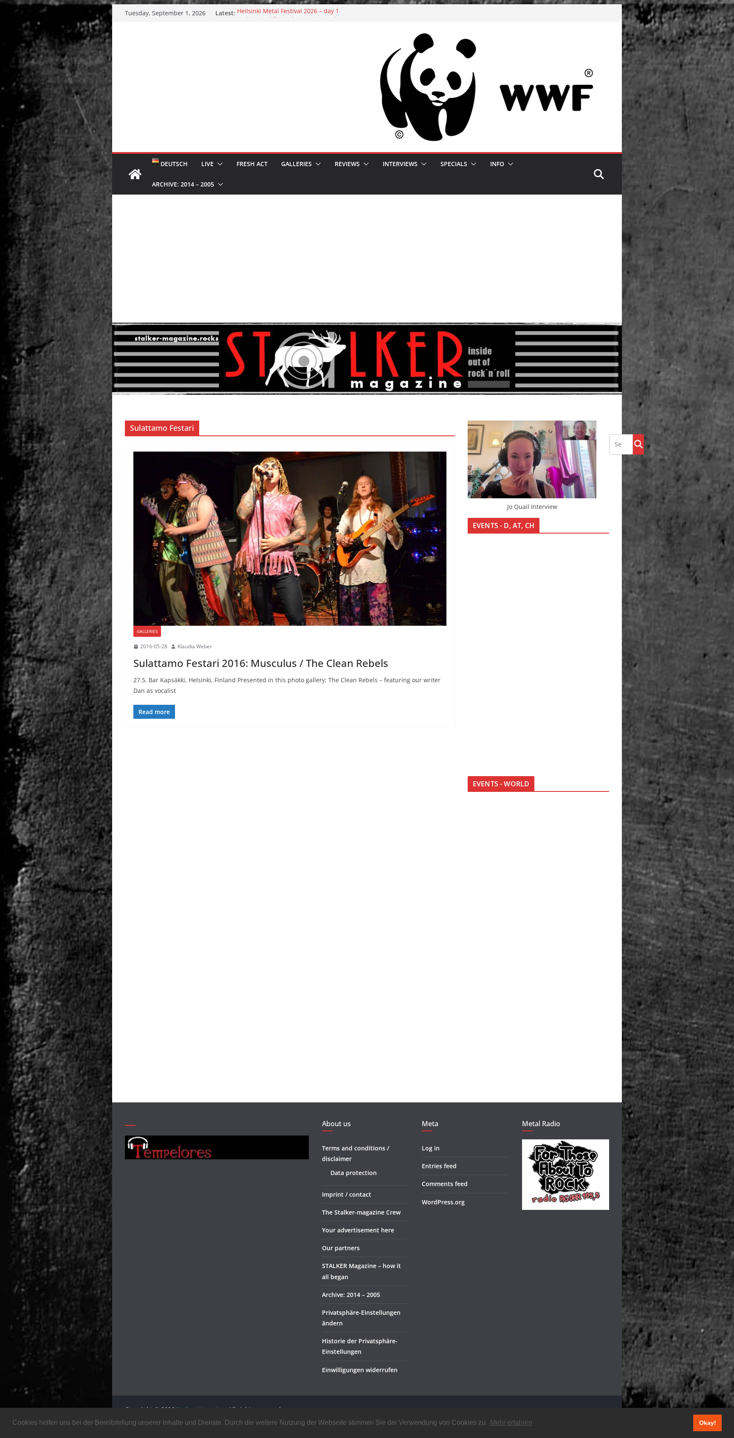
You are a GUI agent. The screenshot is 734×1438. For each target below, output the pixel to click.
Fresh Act (252, 164)
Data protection (353, 1173)
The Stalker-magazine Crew (361, 1212)
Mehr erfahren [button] (511, 1422)
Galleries (296, 164)
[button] (218, 164)
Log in (431, 1148)
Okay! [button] (707, 1422)
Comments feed (445, 1184)
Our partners (341, 1248)
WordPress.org (443, 1202)
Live (207, 164)
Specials (453, 164)
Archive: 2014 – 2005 (183, 184)
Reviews (347, 164)
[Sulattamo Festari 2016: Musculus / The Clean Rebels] (289, 539)
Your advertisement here (358, 1230)
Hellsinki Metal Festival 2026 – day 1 (288, 13)
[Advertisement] (367, 258)
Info (497, 164)
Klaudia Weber (195, 646)
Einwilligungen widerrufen (360, 1370)
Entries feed (439, 1166)
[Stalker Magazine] (135, 174)
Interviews (400, 164)
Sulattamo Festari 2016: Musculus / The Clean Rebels (260, 663)
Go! (638, 444)
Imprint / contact (346, 1194)
